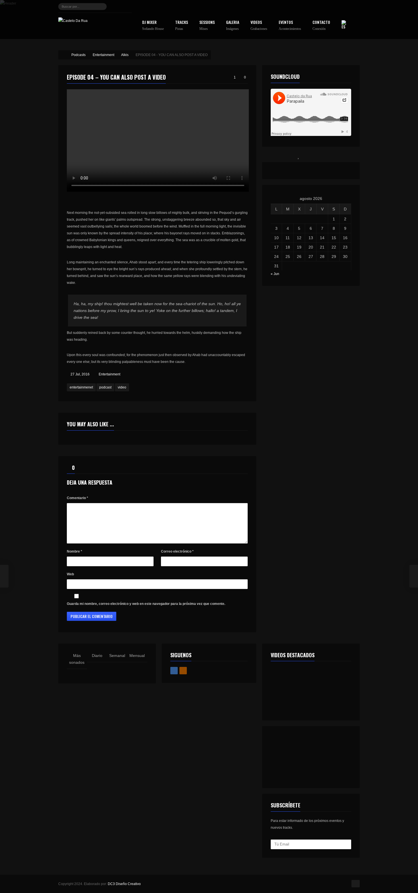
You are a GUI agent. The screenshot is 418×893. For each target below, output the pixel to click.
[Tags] (347, 155)
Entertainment (109, 374)
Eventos (290, 25)
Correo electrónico (177, 551)
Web (70, 574)
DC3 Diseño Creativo (124, 884)
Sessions (207, 25)
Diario (97, 655)
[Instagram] (127, 6)
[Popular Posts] (299, 155)
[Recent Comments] (323, 155)
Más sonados (76, 659)
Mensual (137, 655)
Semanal (117, 655)
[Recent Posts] (274, 155)
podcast (105, 387)
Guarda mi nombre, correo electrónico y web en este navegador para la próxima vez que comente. (146, 604)
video (122, 387)
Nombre (74, 551)
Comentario (77, 498)
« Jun (275, 274)
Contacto (321, 25)
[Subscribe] (346, 844)
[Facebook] (117, 6)
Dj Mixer (153, 25)
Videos (259, 25)
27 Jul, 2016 (80, 374)
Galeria (232, 25)
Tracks (181, 25)
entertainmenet (81, 387)
